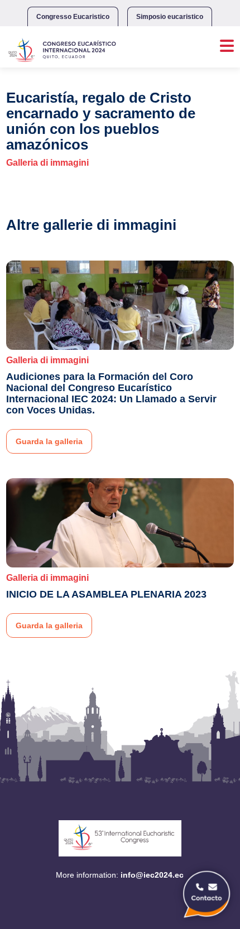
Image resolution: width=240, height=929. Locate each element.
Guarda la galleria (49, 441)
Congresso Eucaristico (72, 17)
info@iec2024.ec (152, 874)
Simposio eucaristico (169, 17)
